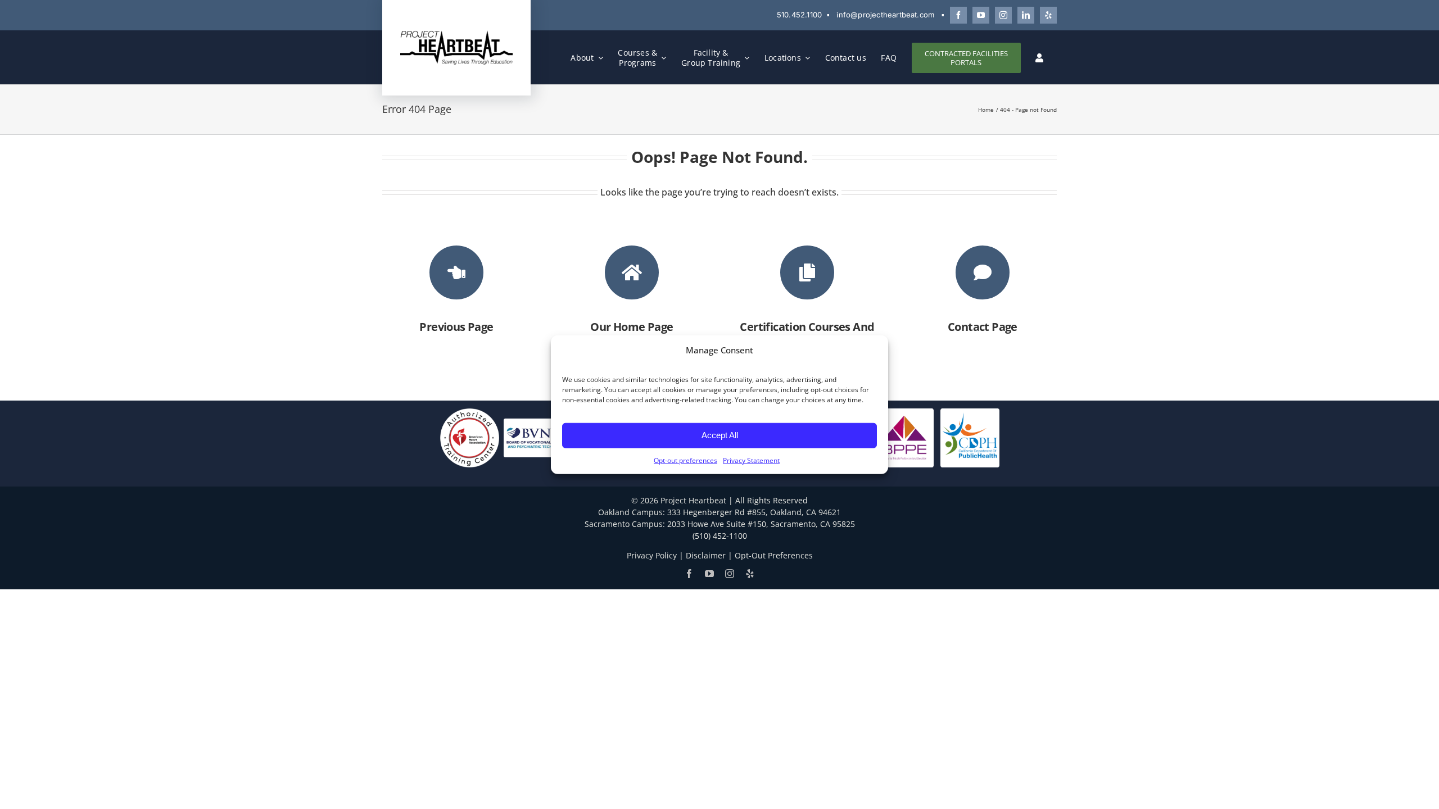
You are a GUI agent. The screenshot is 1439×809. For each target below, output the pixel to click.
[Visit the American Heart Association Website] (469, 436)
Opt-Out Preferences (774, 555)
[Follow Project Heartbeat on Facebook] (958, 15)
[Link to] (456, 272)
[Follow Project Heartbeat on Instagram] (1003, 15)
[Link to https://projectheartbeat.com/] (632, 272)
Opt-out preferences (685, 460)
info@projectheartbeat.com (885, 14)
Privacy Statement (751, 460)
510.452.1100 (799, 14)
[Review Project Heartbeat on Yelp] (1048, 15)
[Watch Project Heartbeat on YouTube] (980, 15)
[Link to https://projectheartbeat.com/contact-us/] (982, 272)
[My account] (1039, 58)
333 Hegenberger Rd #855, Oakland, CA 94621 (754, 512)
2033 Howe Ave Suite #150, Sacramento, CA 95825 (761, 524)
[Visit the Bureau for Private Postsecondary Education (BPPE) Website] (904, 436)
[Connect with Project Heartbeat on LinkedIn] (1025, 15)
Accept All (720, 435)
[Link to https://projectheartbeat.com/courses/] (807, 272)
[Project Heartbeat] (456, 33)
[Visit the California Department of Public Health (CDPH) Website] (969, 436)
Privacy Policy (652, 555)
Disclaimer (706, 555)
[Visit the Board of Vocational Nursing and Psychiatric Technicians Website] (537, 436)
